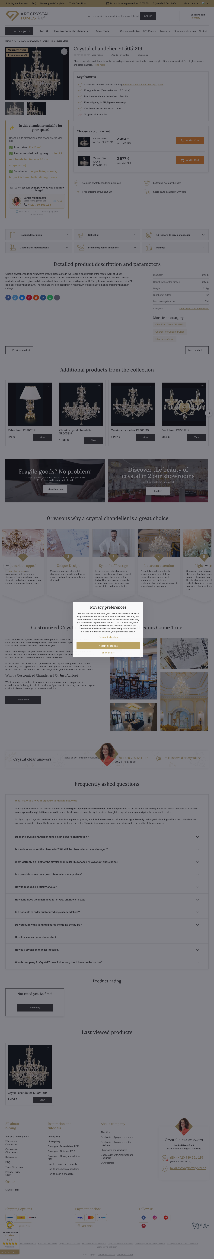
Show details (108, 652)
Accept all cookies (108, 645)
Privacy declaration (108, 637)
